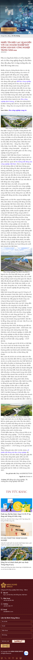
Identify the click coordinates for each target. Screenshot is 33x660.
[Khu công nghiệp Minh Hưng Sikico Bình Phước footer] (9, 585)
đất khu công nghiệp (24, 81)
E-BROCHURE (8, 29)
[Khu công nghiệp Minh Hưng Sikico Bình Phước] (6, 3)
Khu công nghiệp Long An (18, 110)
